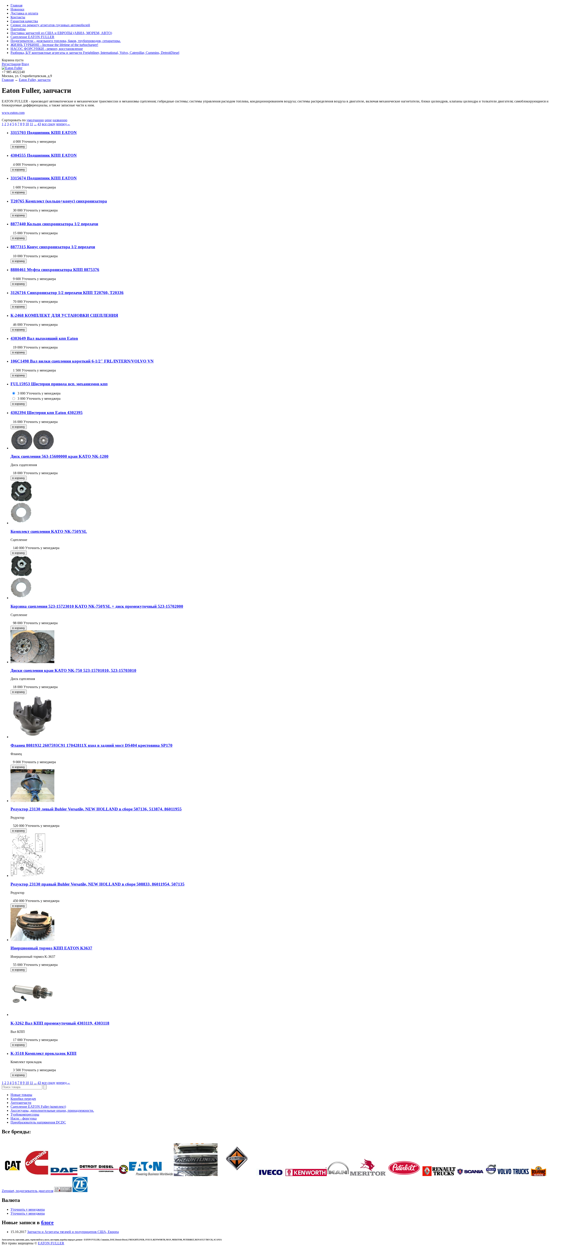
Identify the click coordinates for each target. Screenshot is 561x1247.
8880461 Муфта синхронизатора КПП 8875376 (55, 269)
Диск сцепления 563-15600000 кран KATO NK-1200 (59, 456)
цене (48, 120)
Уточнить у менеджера (28, 1209)
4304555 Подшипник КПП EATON (44, 155)
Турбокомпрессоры (25, 1114)
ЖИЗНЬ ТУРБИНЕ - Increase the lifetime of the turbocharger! (54, 45)
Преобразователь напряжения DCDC (38, 1122)
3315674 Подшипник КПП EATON (44, 178)
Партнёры (18, 29)
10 (27, 124)
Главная (16, 5)
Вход (25, 64)
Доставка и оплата (24, 13)
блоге (47, 1222)
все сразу (48, 124)
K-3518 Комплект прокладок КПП (43, 1053)
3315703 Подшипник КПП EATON (44, 132)
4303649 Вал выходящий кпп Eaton (44, 338)
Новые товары (21, 1095)
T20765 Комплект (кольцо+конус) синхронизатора (59, 201)
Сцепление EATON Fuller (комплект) (38, 1106)
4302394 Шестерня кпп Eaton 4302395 (47, 412)
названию (60, 120)
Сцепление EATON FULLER (32, 37)
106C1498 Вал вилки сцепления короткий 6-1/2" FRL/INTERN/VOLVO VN (82, 361)
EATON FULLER (51, 1243)
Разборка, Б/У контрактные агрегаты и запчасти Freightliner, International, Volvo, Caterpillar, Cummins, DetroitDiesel (95, 53)
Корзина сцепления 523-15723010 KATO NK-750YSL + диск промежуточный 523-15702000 (97, 606)
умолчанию (35, 120)
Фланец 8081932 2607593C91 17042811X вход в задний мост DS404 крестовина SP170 (91, 745)
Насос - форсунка (24, 1118)
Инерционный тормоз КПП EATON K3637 (51, 948)
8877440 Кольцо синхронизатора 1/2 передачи (54, 224)
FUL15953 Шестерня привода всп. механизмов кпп (59, 384)
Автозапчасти (21, 1102)
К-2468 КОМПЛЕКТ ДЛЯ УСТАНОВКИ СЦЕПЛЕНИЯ (64, 315)
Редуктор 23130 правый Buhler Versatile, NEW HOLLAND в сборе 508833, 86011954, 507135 (98, 884)
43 (39, 124)
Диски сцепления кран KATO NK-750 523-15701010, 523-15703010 (73, 670)
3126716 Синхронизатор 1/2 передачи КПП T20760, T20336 (67, 292)
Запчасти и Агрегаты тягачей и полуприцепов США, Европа (73, 1232)
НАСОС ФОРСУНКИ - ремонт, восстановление (47, 49)
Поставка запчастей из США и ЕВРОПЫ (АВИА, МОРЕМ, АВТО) (61, 33)
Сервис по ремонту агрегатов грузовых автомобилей (50, 25)
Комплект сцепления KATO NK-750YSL (49, 531)
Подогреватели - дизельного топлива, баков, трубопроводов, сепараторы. (66, 41)
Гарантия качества (24, 21)
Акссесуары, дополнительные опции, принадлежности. (52, 1110)
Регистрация (11, 64)
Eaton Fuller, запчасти (35, 80)
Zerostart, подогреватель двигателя (27, 1191)
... (35, 124)
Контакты (18, 17)
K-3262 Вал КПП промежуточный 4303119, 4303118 (60, 1023)
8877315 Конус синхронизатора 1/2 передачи (53, 247)
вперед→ (63, 124)
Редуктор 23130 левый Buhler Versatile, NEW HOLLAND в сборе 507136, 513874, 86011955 (96, 809)
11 (31, 124)
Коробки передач (23, 1099)
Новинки (17, 9)
